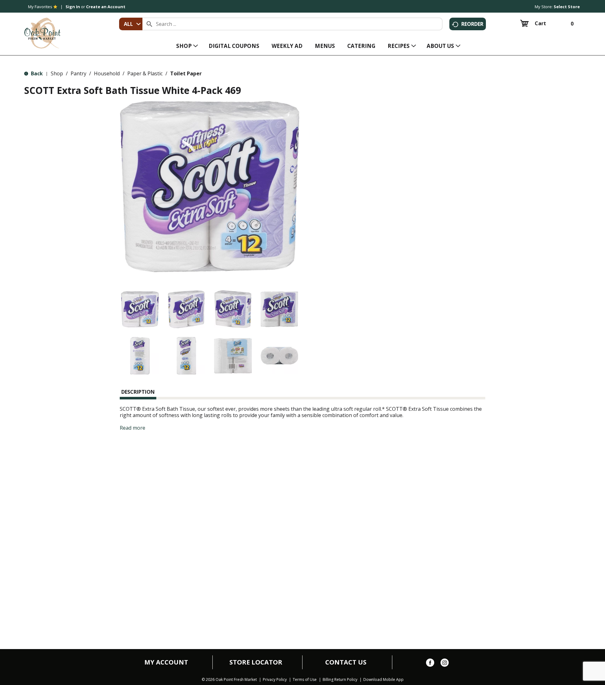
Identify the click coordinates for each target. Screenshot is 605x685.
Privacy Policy (275, 679)
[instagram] (445, 663)
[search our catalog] (149, 24)
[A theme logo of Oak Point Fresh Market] (42, 28)
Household (107, 73)
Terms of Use (305, 679)
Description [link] (138, 391)
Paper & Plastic (145, 73)
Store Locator (255, 662)
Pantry (78, 73)
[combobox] (130, 24)
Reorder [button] (472, 23)
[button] (140, 309)
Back (36, 73)
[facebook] (430, 663)
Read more (132, 428)
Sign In (73, 6)
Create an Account (105, 6)
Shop (57, 73)
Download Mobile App (383, 679)
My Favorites (40, 6)
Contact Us (345, 662)
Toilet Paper (186, 73)
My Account (166, 662)
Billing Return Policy (340, 679)
